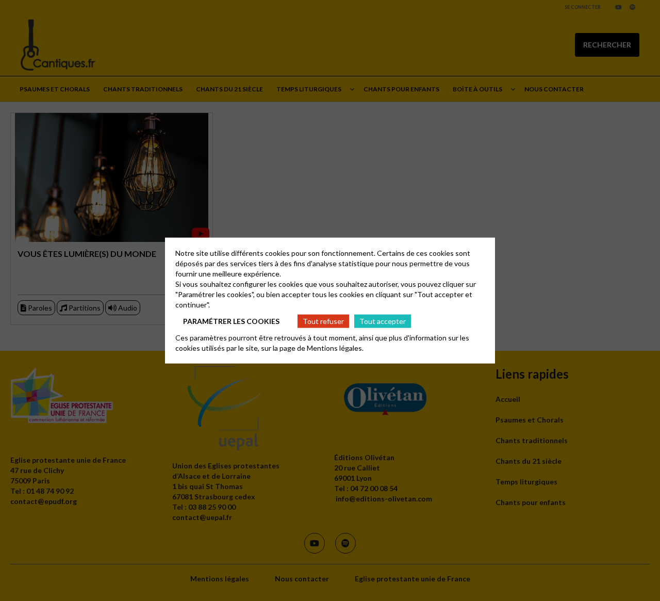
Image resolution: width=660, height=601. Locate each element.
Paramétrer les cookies (231, 320)
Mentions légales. (335, 348)
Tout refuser (323, 320)
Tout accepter (382, 320)
